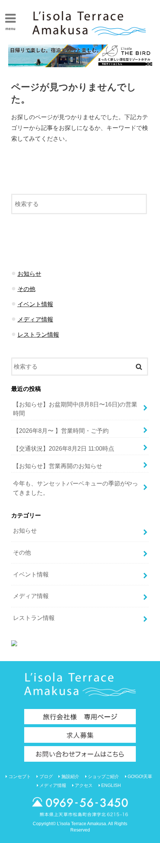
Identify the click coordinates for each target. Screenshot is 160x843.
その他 (26, 288)
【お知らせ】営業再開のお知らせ (57, 466)
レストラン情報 (38, 334)
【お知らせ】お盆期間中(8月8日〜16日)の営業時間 (75, 409)
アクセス (84, 785)
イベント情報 (35, 304)
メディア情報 (35, 319)
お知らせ (29, 273)
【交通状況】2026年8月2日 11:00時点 (63, 448)
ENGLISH (111, 785)
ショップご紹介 (103, 776)
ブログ (46, 776)
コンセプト (20, 776)
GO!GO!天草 (140, 776)
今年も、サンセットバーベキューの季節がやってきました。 (75, 488)
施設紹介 (70, 776)
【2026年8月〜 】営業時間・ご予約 (61, 430)
